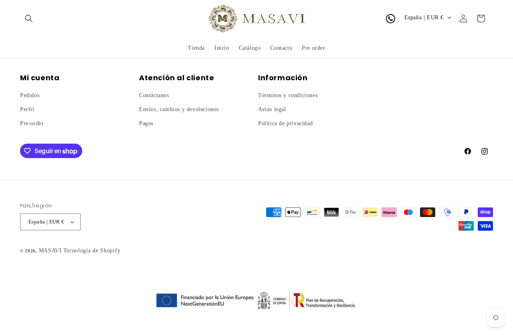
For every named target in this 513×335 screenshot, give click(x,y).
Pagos (146, 124)
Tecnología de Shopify (92, 251)
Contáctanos (154, 95)
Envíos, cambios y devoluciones (179, 109)
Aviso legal (272, 109)
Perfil (27, 109)
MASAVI (50, 251)
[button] (29, 18)
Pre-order (32, 124)
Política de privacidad (285, 124)
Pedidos (29, 95)
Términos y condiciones (287, 95)
